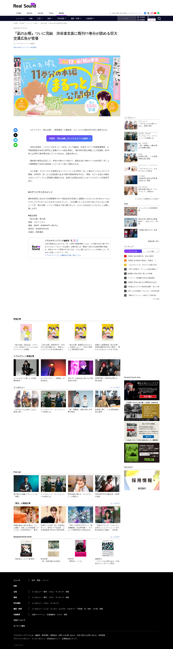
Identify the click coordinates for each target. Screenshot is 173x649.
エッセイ (53, 608)
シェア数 (150, 251)
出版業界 (89, 18)
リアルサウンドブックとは (23, 635)
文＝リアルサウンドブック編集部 (24, 43)
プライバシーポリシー (22, 638)
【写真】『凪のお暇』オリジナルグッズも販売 (68, 138)
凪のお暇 (17, 47)
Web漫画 (61, 18)
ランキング (60, 591)
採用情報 (102, 635)
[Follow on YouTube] (155, 13)
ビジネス (62, 608)
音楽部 (142, 17)
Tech (51, 13)
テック (152, 17)
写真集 (79, 608)
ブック (151, 19)
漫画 (49, 18)
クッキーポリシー (38, 638)
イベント (45, 580)
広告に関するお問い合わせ (87, 635)
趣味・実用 (75, 18)
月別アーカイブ (19, 620)
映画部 (142, 19)
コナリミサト (25, 47)
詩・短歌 (87, 608)
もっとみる (115, 387)
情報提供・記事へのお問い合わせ (62, 635)
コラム (51, 591)
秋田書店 (34, 47)
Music (29, 13)
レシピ (46, 608)
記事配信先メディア (69, 638)
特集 (31, 18)
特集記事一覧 (153, 241)
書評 (45, 591)
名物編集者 (51, 614)
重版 (38, 580)
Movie (40, 13)
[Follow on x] (148, 13)
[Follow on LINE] (158, 13)
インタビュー (37, 591)
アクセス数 (133, 251)
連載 (67, 591)
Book (61, 13)
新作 (33, 580)
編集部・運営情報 (41, 635)
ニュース (19, 18)
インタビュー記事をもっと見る (146, 198)
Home (18, 13)
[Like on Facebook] (145, 13)
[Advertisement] (102, 5)
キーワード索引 (19, 626)
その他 (95, 608)
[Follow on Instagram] (152, 13)
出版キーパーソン (38, 614)
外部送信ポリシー (53, 638)
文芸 (39, 18)
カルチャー (71, 608)
